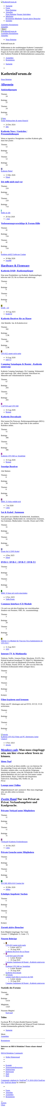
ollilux (8, 889)
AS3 (7, 649)
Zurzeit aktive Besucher (31, 19)
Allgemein (7, 84)
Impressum (10, 1072)
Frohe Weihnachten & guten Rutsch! (14, 121)
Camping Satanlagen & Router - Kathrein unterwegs (25, 962)
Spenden (9, 21)
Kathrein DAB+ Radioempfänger (17, 271)
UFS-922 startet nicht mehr (11, 354)
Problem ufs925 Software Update (13, 254)
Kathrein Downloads (11, 416)
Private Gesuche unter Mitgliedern (17, 852)
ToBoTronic (10, 599)
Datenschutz (10, 1070)
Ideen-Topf (6, 761)
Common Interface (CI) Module (16, 604)
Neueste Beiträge (9, 938)
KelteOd (9, 314)
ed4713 (8, 360)
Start (7, 1074)
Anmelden (5, 1036)
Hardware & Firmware (15, 265)
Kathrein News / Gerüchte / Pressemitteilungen (14, 132)
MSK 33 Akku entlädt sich (11, 502)
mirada (8, 745)
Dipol (8, 177)
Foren (8, 8)
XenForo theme (10, 1082)
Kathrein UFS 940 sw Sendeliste (13, 456)
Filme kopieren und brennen (15, 699)
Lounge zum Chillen (11, 785)
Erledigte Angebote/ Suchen (14, 894)
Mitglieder (9, 16)
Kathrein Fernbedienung (14, 842)
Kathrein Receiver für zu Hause (16, 318)
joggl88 (8, 261)
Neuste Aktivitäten (24, 14)
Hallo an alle (5, 213)
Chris (8, 508)
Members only (9, 749)
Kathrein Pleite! (7, 171)
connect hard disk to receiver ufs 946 (19, 977)
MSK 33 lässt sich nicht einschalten (14, 593)
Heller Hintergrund (13, 1057)
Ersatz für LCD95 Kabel (10, 551)
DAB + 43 (5, 308)
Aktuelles (9, 12)
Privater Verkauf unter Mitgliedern (18, 810)
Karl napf (9, 1013)
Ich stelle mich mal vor (12, 181)
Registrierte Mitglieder (14, 19)
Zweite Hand (9, 799)
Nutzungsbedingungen (14, 1067)
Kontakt (9, 1065)
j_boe (8, 219)
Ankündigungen (9, 89)
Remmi (8, 412)
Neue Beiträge (11, 10)
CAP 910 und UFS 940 (10, 406)
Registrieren (5, 1041)
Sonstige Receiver (9, 466)
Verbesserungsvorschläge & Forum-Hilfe (20, 223)
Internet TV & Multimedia (14, 653)
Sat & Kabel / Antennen (12, 512)
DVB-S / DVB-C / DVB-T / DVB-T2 (18, 562)
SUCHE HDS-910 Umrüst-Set (12, 883)
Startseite (9, 6)
